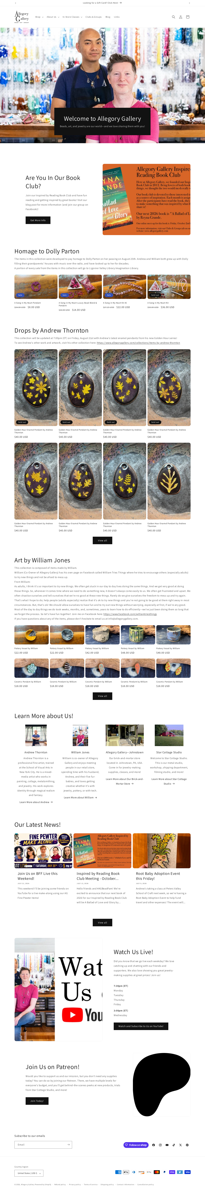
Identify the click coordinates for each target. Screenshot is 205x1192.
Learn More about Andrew (34, 802)
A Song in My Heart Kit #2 (115, 303)
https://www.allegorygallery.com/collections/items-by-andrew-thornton (138, 342)
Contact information (125, 1184)
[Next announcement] (189, 3)
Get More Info (38, 220)
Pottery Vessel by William (26, 648)
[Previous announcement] (15, 3)
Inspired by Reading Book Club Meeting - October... (98, 876)
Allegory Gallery (27, 1185)
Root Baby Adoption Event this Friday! (158, 876)
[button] (39, 16)
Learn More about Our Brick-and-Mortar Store (125, 781)
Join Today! (37, 1100)
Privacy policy (75, 1184)
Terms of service (90, 1184)
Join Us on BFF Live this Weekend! (37, 876)
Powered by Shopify (43, 1185)
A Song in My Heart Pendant (27, 303)
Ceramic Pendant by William (27, 682)
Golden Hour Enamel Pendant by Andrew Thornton (33, 431)
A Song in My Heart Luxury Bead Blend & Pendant (78, 304)
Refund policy (60, 1184)
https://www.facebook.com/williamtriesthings (130, 614)
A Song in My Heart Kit (158, 303)
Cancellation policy (145, 1184)
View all (102, 540)
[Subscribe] (68, 1144)
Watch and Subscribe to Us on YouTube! (141, 1026)
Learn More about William (79, 797)
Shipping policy (107, 1184)
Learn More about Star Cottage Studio (169, 781)
